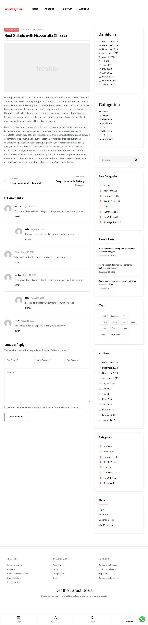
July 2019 (106, 61)
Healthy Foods (105, 123)
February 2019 (109, 80)
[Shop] (18, 617)
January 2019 (108, 84)
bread (103, 316)
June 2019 (107, 65)
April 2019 (107, 73)
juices (114, 322)
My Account (55, 622)
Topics (103, 334)
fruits (125, 316)
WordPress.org (106, 525)
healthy (104, 322)
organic (104, 328)
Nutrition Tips (105, 131)
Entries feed (104, 514)
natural (133, 322)
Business (103, 111)
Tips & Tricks (105, 135)
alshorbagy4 (41, 30)
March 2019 (108, 76)
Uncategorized (11, 30)
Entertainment (105, 119)
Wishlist (129, 622)
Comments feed (106, 520)
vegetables (115, 334)
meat (124, 322)
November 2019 (110, 49)
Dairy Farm (104, 115)
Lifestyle (103, 127)
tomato (124, 328)
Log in (101, 509)
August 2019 (108, 57)
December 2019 (110, 45)
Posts (114, 328)
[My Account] (55, 617)
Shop (18, 622)
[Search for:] (119, 160)
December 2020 (110, 41)
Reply (17, 216)
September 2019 (110, 53)
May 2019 (107, 69)
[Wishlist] (129, 617)
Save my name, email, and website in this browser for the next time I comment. (44, 407)
